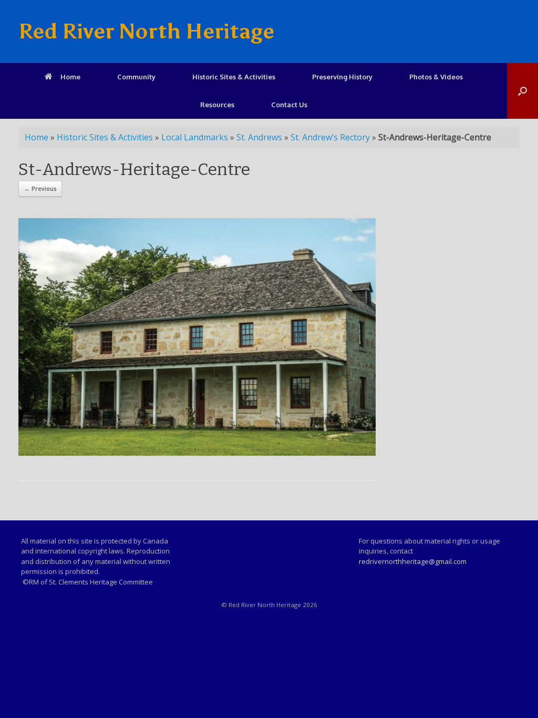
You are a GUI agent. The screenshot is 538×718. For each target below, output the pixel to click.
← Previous (40, 188)
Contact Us (289, 104)
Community (136, 77)
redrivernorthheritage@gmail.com (413, 561)
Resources (217, 104)
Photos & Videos (436, 77)
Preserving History (342, 77)
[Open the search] (522, 91)
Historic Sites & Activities (233, 77)
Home (70, 77)
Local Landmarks (194, 137)
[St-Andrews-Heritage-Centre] (197, 453)
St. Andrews (259, 137)
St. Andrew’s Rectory (330, 137)
